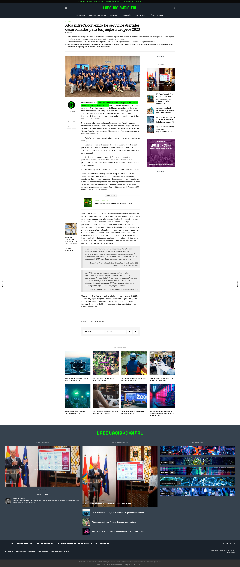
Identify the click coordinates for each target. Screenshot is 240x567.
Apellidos (80, 289)
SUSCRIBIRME (83, 302)
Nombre (79, 282)
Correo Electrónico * (83, 275)
